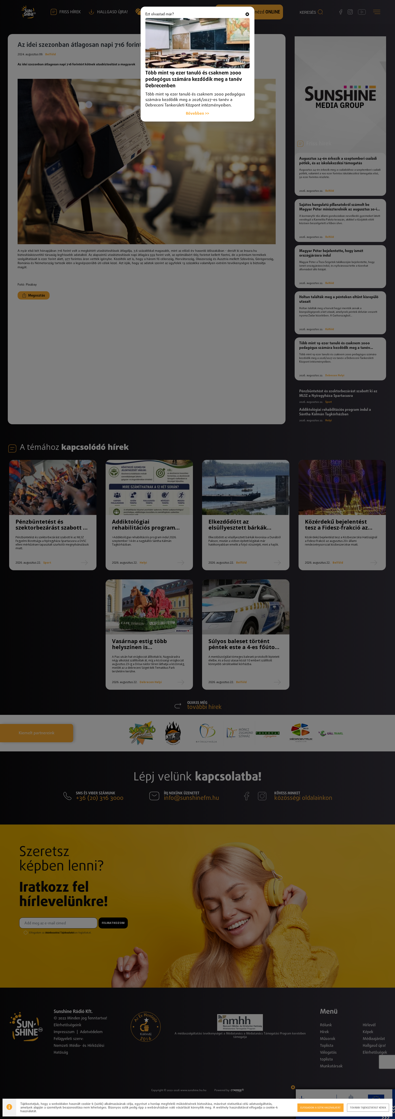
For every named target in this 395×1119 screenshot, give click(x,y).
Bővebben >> (197, 114)
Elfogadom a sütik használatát (320, 1107)
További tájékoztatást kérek (368, 1107)
